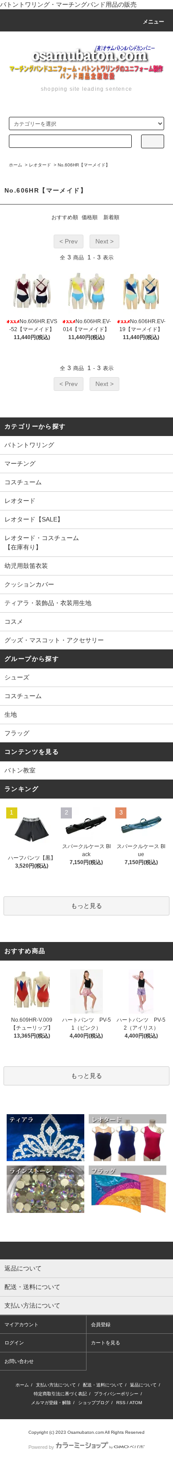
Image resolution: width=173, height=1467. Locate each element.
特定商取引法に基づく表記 (60, 1393)
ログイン (14, 1342)
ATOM (136, 1402)
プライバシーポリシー (116, 1393)
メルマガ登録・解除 (51, 1402)
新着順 (111, 217)
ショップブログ (93, 1402)
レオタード (40, 164)
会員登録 (100, 1324)
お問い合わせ (19, 1361)
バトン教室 (19, 770)
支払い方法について (56, 1384)
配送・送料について (103, 1384)
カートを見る (105, 1342)
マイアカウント (21, 1324)
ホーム (15, 164)
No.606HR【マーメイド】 (84, 164)
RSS (121, 1402)
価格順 (90, 217)
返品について (143, 1384)
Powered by (41, 1447)
